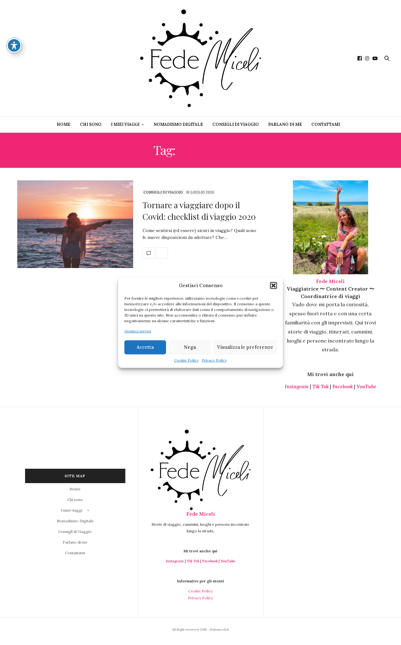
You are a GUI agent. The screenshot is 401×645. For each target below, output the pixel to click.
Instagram (297, 386)
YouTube (366, 386)
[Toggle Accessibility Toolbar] (14, 45)
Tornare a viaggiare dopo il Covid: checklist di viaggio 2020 (199, 210)
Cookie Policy (186, 360)
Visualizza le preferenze (245, 347)
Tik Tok (320, 386)
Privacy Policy (214, 360)
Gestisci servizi (137, 330)
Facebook (342, 386)
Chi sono (91, 124)
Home (63, 124)
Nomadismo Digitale (178, 124)
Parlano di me (285, 124)
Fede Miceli (330, 281)
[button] (273, 285)
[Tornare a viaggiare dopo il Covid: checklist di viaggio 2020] (75, 224)
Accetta (145, 347)
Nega (190, 347)
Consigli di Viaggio (235, 124)
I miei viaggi (125, 124)
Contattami (325, 124)
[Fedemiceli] (200, 58)
